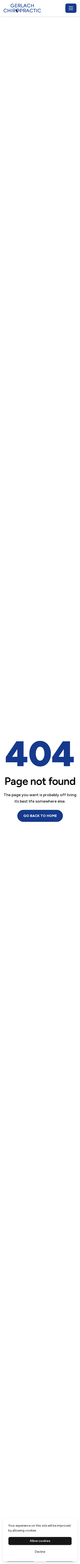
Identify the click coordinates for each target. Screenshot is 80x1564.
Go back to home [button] (40, 816)
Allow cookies (40, 1541)
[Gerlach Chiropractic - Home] (34, 8)
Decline (40, 1552)
